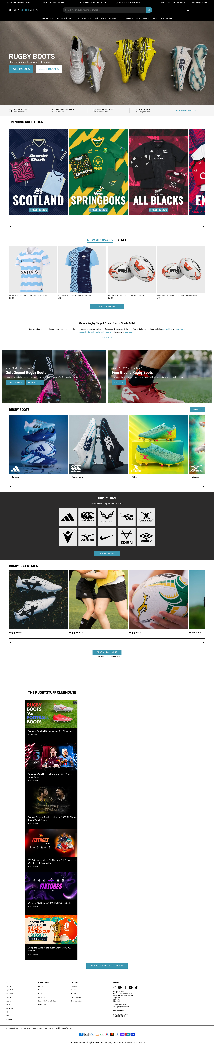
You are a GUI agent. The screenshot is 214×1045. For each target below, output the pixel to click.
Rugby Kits (46, 18)
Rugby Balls (99, 18)
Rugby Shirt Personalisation (47, 1001)
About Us (74, 986)
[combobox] (107, 10)
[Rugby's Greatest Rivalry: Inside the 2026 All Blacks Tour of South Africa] (51, 799)
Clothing (113, 18)
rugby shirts (167, 329)
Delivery (40, 986)
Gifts (154, 18)
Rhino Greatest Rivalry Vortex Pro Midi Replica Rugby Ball (177, 295)
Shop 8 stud (35, 382)
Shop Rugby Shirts (184, 110)
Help (163, 2)
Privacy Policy (25, 1028)
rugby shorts (84, 332)
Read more (107, 337)
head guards (129, 332)
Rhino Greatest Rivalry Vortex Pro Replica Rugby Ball (126, 295)
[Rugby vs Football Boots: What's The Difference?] (51, 714)
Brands (8, 1005)
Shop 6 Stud (15, 382)
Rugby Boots (83, 18)
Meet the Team (76, 997)
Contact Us (41, 997)
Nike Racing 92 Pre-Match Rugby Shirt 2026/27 (74, 295)
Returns (40, 990)
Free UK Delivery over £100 (55, 2)
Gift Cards (9, 1019)
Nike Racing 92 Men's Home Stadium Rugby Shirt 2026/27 (29, 295)
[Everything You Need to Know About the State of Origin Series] (51, 757)
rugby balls (95, 332)
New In (146, 18)
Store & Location (76, 1001)
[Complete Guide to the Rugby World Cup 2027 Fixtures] (51, 929)
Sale (138, 18)
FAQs (40, 993)
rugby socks (106, 332)
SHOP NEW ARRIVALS (107, 306)
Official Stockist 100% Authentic (129, 2)
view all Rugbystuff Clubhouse (107, 966)
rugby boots (180, 329)
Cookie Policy (37, 1028)
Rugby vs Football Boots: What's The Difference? (51, 731)
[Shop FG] (160, 376)
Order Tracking (166, 18)
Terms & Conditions (12, 1028)
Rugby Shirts (9, 990)
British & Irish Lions (64, 18)
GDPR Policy (49, 1028)
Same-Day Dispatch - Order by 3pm (94, 2)
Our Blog (73, 990)
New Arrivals (9, 1008)
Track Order (171, 2)
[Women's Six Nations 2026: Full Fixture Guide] (51, 886)
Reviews (73, 993)
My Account (181, 2)
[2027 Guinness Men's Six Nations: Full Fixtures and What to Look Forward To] (51, 843)
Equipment (126, 18)
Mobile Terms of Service (64, 1028)
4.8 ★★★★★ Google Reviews (20, 2)
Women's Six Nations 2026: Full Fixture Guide (49, 903)
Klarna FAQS (42, 1005)
